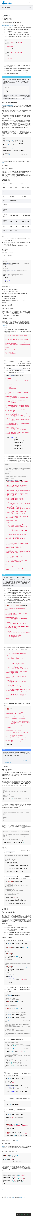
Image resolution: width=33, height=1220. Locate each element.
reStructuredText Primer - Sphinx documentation (14, 758)
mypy (3, 1146)
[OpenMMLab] (7, 3)
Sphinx (7, 1197)
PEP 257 (3, 323)
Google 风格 (4, 325)
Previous (4, 1189)
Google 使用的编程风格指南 (8, 105)
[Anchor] (11, 15)
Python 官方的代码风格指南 (7, 25)
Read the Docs (22, 1197)
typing (17, 1140)
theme (13, 1197)
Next (29, 1189)
